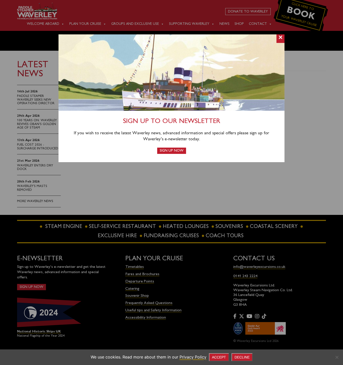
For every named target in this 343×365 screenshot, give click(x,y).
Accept (219, 357)
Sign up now (172, 150)
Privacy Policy (193, 356)
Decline (242, 357)
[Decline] (336, 357)
